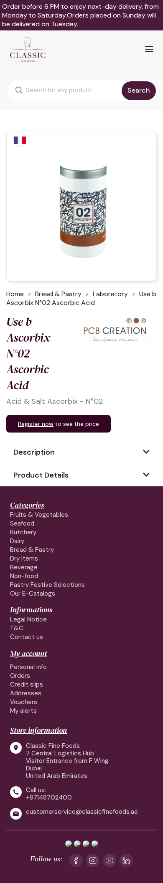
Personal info (28, 667)
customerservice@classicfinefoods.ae (82, 812)
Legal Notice (28, 619)
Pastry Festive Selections (47, 585)
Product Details (41, 475)
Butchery (23, 532)
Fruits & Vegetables (39, 515)
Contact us (26, 637)
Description (34, 452)
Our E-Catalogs (32, 593)
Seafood (22, 523)
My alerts (23, 711)
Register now (35, 424)
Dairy (17, 541)
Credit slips (26, 684)
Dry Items (24, 558)
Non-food (24, 576)
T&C (16, 628)
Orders (20, 676)
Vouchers (23, 702)
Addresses (25, 693)
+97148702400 (49, 797)
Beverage (24, 567)
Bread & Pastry (32, 550)
